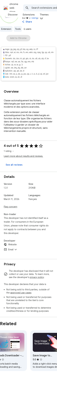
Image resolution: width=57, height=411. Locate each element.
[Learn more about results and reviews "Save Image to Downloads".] (41, 359)
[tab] (12, 14)
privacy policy (37, 277)
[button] (28, 64)
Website (12, 244)
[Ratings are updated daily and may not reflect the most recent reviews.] (41, 18)
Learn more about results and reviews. (23, 156)
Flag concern (10, 206)
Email (10, 249)
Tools (18, 29)
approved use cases (20, 292)
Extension (6, 29)
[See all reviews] (14, 165)
